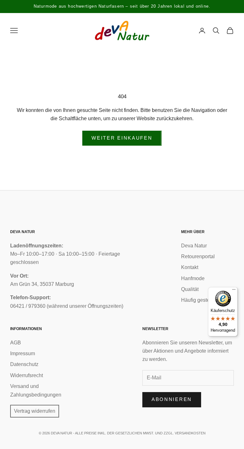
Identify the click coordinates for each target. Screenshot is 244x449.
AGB (15, 342)
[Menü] (234, 291)
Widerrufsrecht (26, 375)
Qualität (190, 289)
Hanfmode (193, 278)
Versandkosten (190, 433)
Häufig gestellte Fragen (207, 300)
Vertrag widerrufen (34, 411)
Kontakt (189, 267)
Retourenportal (198, 256)
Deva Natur (194, 245)
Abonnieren (172, 399)
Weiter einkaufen (122, 138)
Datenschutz (24, 364)
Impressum (22, 353)
